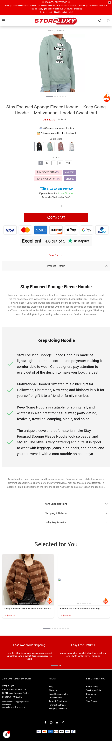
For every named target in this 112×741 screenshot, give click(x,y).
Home (50, 30)
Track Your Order (94, 690)
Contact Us (91, 694)
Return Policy (92, 686)
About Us (53, 690)
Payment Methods (57, 705)
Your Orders (91, 701)
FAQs (88, 697)
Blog (51, 686)
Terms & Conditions (58, 701)
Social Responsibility (58, 694)
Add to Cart (56, 217)
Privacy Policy (55, 697)
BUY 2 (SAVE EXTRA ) (48, 172)
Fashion (60, 30)
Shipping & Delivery (58, 708)
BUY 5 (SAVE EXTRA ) (48, 178)
